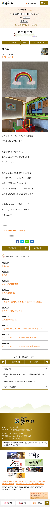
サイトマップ (23, 481)
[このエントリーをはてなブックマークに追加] (32, 241)
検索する (24, 21)
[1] (2, 362)
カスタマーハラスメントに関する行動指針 (30, 484)
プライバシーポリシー (9, 481)
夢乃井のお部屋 (7, 57)
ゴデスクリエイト (17, 489)
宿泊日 (12, 14)
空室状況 (33, 25)
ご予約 (8, 503)
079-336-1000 (10, 436)
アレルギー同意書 (8, 484)
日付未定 (36, 14)
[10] (47, 362)
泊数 (21, 17)
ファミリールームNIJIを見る (13, 231)
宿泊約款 (32, 481)
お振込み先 (41, 481)
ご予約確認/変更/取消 (21, 25)
